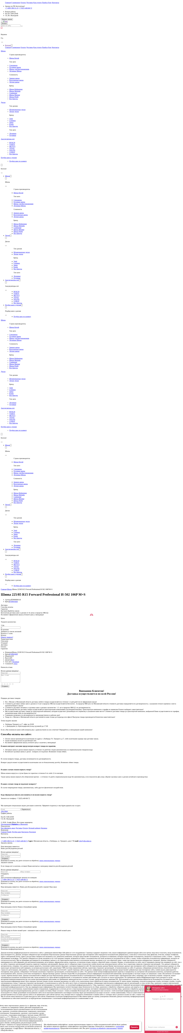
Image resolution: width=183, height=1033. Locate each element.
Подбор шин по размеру (18, 161)
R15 (12, 660)
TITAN (11, 148)
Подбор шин (16, 832)
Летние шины (14, 82)
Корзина (44, 828)
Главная (8, 2)
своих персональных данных (49, 860)
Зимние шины (14, 78)
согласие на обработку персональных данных (106, 1028)
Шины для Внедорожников (19, 69)
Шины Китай (14, 58)
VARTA (12, 144)
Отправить (5, 686)
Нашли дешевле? (7, 637)
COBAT (12, 152)
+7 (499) (11, 8)
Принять (134, 1027)
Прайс (9, 832)
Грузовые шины (15, 67)
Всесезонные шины (16, 80)
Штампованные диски (17, 110)
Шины (3, 51)
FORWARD (13, 601)
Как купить (37, 2)
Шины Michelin (14, 91)
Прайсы (45, 2)
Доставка (29, 2)
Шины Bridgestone (16, 89)
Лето (15, 664)
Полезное (32, 832)
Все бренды (13, 99)
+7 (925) (25, 8)
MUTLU (12, 146)
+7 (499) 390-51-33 (7, 879)
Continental (13, 93)
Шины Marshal (14, 95)
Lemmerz (12, 121)
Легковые (12, 133)
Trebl (11, 119)
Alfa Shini (4, 811)
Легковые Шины (15, 71)
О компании (15, 2)
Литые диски (14, 111)
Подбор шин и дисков (9, 158)
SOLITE (12, 150)
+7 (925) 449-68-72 (21, 879)
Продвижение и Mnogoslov (14, 824)
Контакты (55, 2)
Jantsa (11, 122)
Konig (11, 124)
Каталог (8, 45)
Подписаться (26, 809)
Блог (50, 2)
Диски (3, 102)
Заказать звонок (7, 19)
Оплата (23, 2)
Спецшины (13, 65)
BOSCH (12, 143)
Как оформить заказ (8, 828)
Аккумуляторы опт (8, 139)
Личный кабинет (34, 828)
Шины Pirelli (13, 97)
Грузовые (12, 135)
